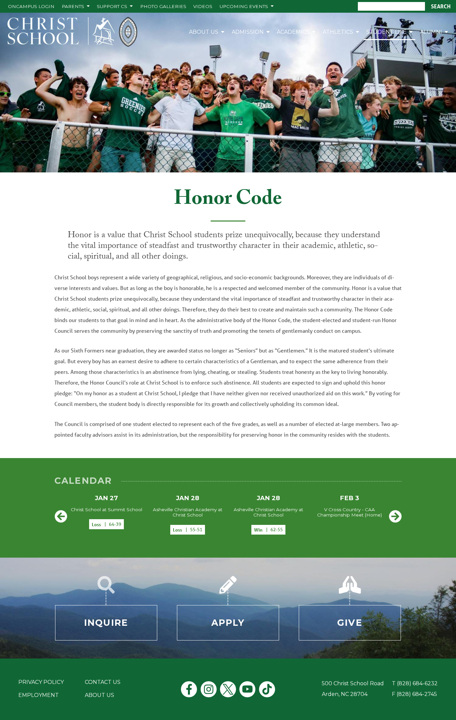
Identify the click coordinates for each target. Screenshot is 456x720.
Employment (38, 695)
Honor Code (228, 200)
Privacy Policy (41, 682)
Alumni (431, 32)
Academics (293, 32)
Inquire (106, 622)
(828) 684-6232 (417, 683)
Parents (73, 6)
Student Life (386, 32)
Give (350, 622)
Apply (228, 622)
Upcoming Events (244, 6)
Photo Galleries (163, 6)
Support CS (112, 6)
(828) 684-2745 (417, 694)
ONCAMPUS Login (31, 6)
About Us (203, 32)
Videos (202, 6)
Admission (248, 32)
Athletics (338, 32)
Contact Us (103, 682)
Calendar (83, 480)
